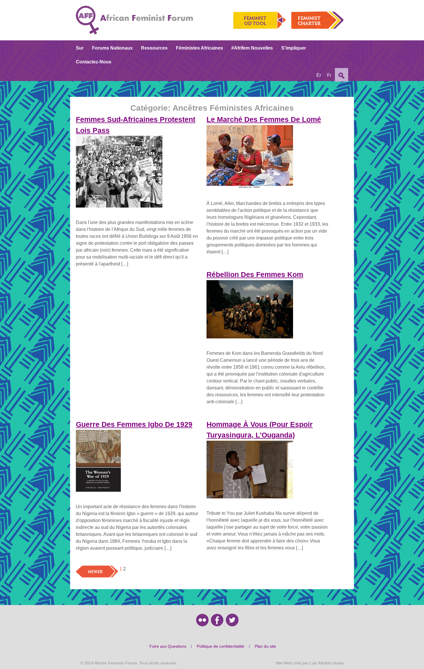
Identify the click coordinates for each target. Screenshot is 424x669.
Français (329, 75)
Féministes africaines (199, 48)
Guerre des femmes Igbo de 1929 (134, 424)
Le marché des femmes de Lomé (264, 119)
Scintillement (202, 620)
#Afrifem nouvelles (252, 48)
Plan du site (265, 646)
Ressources (154, 48)
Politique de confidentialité (220, 646)
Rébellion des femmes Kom (255, 274)
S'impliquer (293, 48)
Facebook (217, 620)
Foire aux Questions (167, 646)
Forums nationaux (112, 48)
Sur (80, 48)
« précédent (88, 568)
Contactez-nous (93, 61)
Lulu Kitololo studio (326, 663)
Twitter (232, 620)
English (318, 75)
